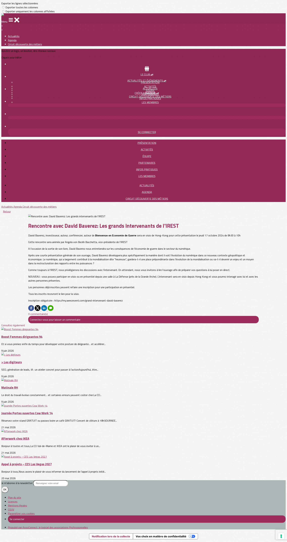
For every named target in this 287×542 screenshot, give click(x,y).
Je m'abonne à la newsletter (17, 483)
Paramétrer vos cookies (21, 513)
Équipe (147, 156)
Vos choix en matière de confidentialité (161, 536)
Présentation (147, 143)
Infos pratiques (147, 169)
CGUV (11, 509)
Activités (150, 86)
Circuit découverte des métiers (25, 44)
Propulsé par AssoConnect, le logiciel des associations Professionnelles (48, 527)
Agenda (12, 40)
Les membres (150, 102)
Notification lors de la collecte (111, 536)
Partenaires (146, 163)
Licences (12, 501)
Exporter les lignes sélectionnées (19, 3)
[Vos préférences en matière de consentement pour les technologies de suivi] (281, 536)
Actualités (13, 36)
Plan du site (14, 497)
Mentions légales (17, 505)
